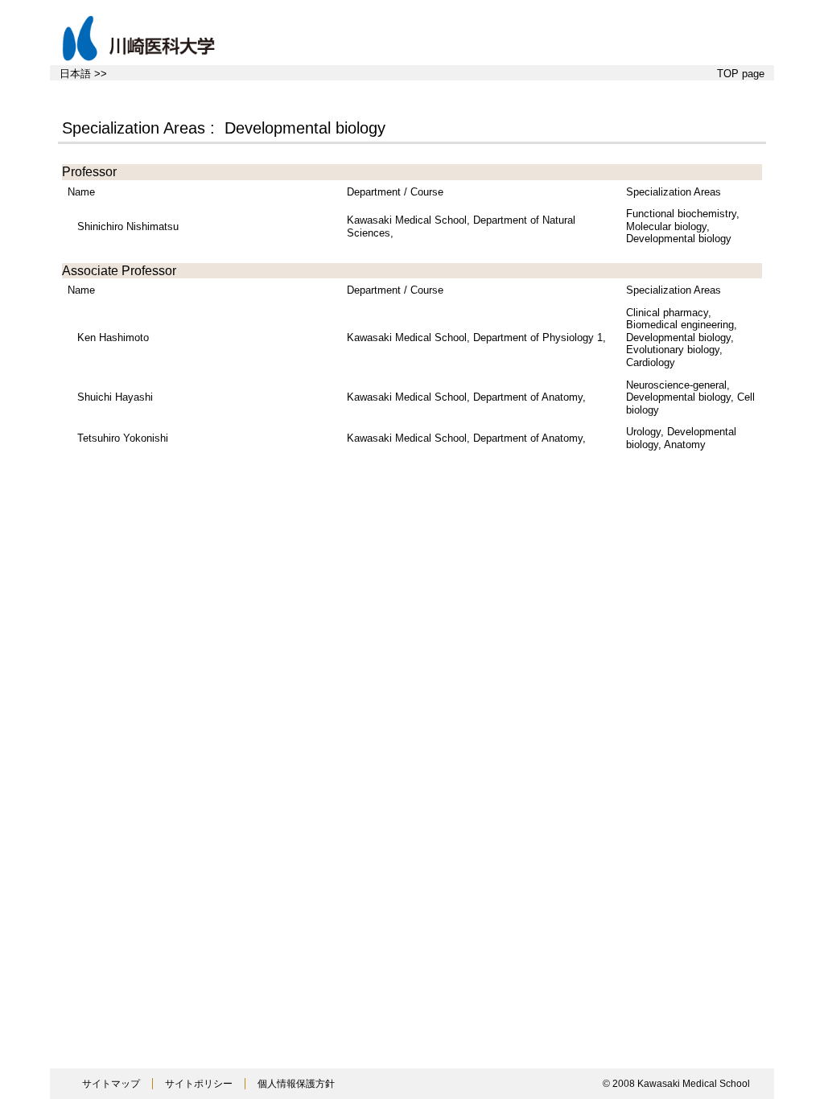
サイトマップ (111, 1083)
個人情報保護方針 (296, 1083)
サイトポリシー (199, 1083)
